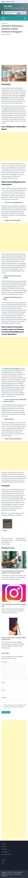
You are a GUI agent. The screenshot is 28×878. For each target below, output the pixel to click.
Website (4, 698)
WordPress (4, 876)
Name (4, 682)
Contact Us (4, 846)
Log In (3, 863)
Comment (5, 662)
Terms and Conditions (6, 854)
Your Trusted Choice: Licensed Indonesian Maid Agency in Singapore (13, 514)
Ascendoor (11, 874)
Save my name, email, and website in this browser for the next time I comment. (15, 706)
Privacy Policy (5, 851)
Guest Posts (4, 849)
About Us (4, 843)
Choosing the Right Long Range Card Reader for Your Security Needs (13, 572)
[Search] (25, 18)
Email (3, 690)
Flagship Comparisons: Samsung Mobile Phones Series (14, 638)
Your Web (8, 6)
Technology (5, 23)
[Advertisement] (14, 50)
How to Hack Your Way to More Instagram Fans (14, 605)
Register (3, 860)
